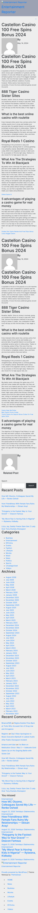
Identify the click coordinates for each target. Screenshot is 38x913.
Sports (8, 563)
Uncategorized (12, 566)
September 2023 (12, 663)
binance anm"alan (9, 745)
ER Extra (9, 543)
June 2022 (10, 701)
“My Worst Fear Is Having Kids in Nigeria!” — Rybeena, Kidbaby (19, 852)
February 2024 (12, 650)
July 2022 (10, 698)
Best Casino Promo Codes (10, 412)
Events (8, 545)
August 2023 (11, 666)
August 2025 (11, 608)
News (8, 558)
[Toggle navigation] (3, 19)
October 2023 (11, 661)
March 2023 (11, 678)
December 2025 (12, 597)
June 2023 (10, 671)
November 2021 (12, 714)
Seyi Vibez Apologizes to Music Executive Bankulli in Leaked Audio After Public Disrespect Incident (18, 737)
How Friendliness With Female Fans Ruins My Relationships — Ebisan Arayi (16, 821)
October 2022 (11, 691)
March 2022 (11, 709)
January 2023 (11, 683)
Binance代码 (6, 723)
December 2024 (12, 625)
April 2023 (10, 676)
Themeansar (16, 875)
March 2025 (11, 620)
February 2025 (12, 623)
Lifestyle (9, 551)
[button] (35, 19)
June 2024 (10, 640)
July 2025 (10, 610)
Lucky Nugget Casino (8, 233)
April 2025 (10, 618)
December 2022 (12, 686)
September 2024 (12, 633)
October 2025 (11, 602)
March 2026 (11, 590)
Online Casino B (7, 194)
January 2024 (11, 653)
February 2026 (12, 592)
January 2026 (11, 595)
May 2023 (10, 673)
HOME (10, 880)
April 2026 (10, 587)
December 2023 (12, 656)
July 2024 (10, 638)
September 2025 (12, 605)
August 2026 (11, 577)
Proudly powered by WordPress (14, 872)
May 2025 (10, 615)
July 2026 (10, 580)
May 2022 (10, 703)
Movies (9, 553)
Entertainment (11, 540)
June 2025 (10, 613)
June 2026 (10, 582)
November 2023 (12, 658)
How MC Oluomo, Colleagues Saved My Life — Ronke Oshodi (19, 804)
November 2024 (12, 628)
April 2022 (10, 706)
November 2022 (12, 688)
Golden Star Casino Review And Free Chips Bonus (17, 231)
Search (4, 481)
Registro (5, 734)
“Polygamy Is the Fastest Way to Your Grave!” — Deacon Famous (16, 837)
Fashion (9, 548)
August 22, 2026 (9, 811)
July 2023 (10, 668)
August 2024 (11, 635)
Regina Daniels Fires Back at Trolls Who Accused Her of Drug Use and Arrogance (18, 726)
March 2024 (11, 648)
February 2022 (12, 711)
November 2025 (12, 600)
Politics (9, 561)
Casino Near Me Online (9, 410)
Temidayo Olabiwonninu (25, 811)
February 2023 (12, 681)
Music (8, 556)
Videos (8, 568)
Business (9, 538)
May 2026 (10, 585)
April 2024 (10, 645)
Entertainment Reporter (11, 866)
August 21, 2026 (8, 844)
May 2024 (10, 643)
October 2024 (11, 630)
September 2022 (12, 693)
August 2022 (11, 696)
